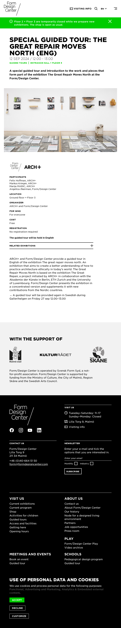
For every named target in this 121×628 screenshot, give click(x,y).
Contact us (71, 503)
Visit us (16, 498)
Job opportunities (76, 526)
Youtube (30, 430)
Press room (71, 530)
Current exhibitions (22, 503)
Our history (71, 511)
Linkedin (39, 430)
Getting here (17, 527)
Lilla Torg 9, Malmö (81, 421)
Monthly (68, 463)
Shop (12, 511)
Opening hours (19, 531)
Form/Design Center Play (81, 543)
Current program (20, 507)
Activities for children (23, 515)
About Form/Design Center (82, 507)
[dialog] (60, 598)
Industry (84, 463)
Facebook (11, 430)
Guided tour (17, 563)
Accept (17, 600)
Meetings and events (30, 554)
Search (96, 8)
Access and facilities (22, 523)
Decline (17, 608)
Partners (69, 522)
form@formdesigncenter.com (28, 464)
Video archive (73, 547)
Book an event (19, 559)
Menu (115, 8)
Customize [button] (19, 616)
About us (73, 498)
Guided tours (17, 519)
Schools (72, 554)
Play (68, 538)
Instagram (21, 430)
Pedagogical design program (83, 559)
